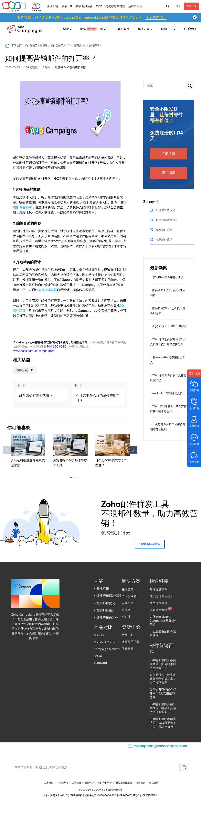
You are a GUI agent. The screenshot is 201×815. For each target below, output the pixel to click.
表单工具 (66, 6)
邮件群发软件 (158, 589)
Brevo (98, 655)
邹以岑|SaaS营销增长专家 (70, 67)
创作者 (126, 609)
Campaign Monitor (107, 649)
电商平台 (127, 603)
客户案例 (123, 29)
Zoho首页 (49, 783)
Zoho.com (22, 6)
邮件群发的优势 (165, 210)
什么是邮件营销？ (167, 220)
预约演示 (168, 173)
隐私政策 (153, 783)
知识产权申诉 (105, 783)
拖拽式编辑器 (47, 290)
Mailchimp (101, 635)
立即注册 (191, 6)
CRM (99, 6)
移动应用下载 (130, 641)
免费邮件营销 (164, 229)
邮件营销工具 (58, 45)
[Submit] (184, 767)
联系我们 (190, 29)
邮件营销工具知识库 (36, 45)
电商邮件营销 (164, 239)
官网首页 (16, 45)
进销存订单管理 (115, 6)
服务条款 (127, 648)
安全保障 (89, 783)
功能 (66, 29)
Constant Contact (106, 642)
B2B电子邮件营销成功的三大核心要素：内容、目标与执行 (163, 722)
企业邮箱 (52, 6)
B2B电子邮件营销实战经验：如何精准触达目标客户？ (163, 664)
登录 (178, 6)
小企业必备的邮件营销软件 (163, 633)
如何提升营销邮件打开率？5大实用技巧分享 (163, 693)
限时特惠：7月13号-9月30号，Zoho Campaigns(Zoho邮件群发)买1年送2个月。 (91, 17)
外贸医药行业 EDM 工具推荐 (169, 326)
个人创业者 (129, 596)
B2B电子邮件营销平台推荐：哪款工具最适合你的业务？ (163, 708)
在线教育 (127, 589)
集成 (103, 29)
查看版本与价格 (149, 544)
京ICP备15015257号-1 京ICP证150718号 (137, 795)
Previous (7, 450)
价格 (83, 29)
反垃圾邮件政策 (124, 783)
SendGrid (100, 662)
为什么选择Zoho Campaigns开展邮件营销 (163, 620)
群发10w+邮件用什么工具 (168, 277)
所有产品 (133, 6)
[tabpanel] (28, 451)
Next (133, 450)
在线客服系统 (84, 6)
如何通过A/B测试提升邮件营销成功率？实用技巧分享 (163, 678)
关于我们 (63, 783)
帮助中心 (127, 635)
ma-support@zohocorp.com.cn (160, 746)
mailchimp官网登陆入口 (167, 393)
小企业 (126, 616)
